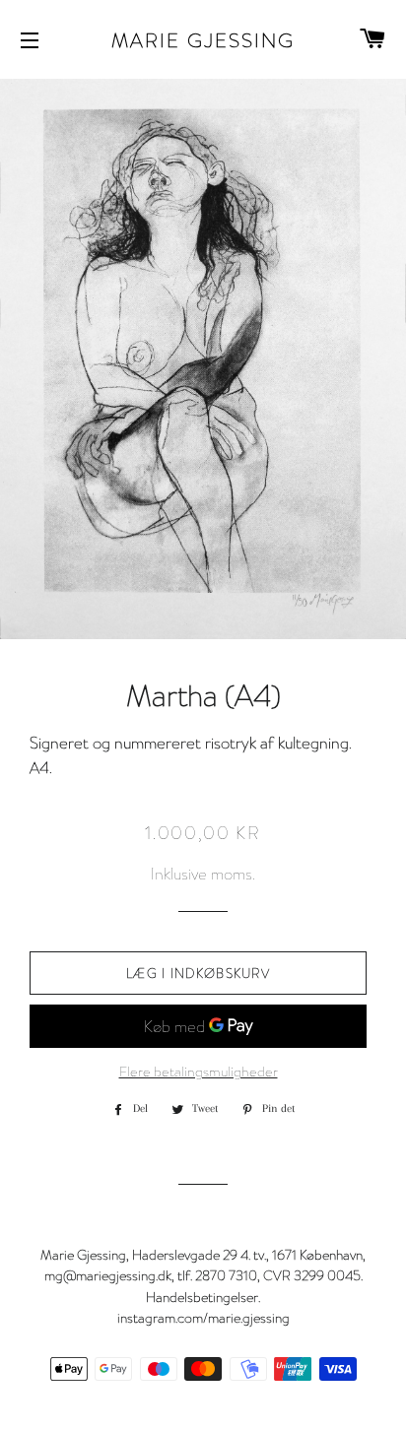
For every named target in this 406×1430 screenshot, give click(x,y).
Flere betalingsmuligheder (198, 1071)
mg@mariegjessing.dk (107, 1275)
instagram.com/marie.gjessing (203, 1317)
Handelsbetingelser (202, 1296)
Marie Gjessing (203, 39)
